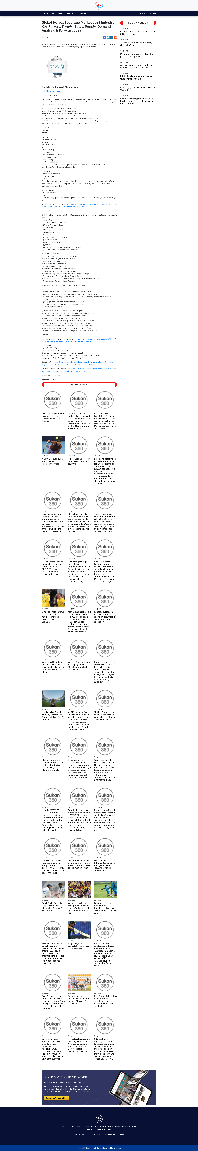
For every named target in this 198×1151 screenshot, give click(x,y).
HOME (46, 13)
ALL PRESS (71, 13)
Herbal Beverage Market (51, 91)
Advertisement (109, 1135)
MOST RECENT (58, 13)
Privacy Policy (95, 1135)
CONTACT (83, 13)
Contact (121, 1135)
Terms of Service (80, 1135)
